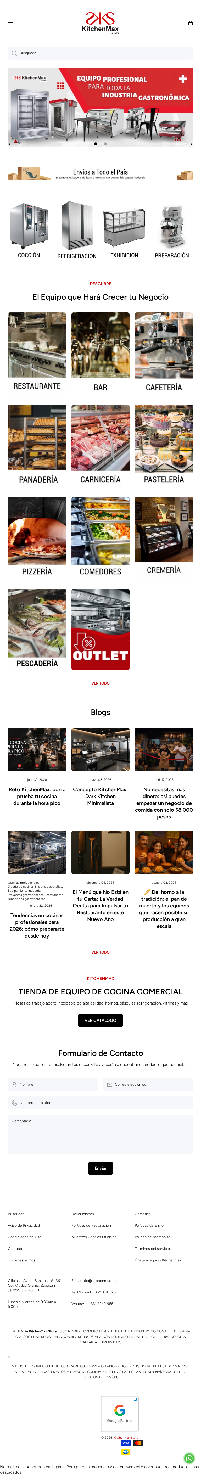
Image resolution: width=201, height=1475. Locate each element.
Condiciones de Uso (24, 1237)
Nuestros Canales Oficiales (93, 1237)
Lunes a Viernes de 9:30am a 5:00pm (32, 1304)
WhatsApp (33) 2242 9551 (93, 1304)
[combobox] (100, 53)
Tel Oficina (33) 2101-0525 (93, 1292)
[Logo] (100, 23)
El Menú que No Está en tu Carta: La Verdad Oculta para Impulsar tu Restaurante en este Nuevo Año (100, 905)
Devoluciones (82, 1214)
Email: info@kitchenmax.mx (93, 1280)
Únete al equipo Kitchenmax (158, 1260)
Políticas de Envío (149, 1225)
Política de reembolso (152, 1237)
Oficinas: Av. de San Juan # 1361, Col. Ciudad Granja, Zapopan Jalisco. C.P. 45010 (35, 1285)
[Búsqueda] (12, 53)
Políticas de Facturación (91, 1225)
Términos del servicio (152, 1249)
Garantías (142, 1214)
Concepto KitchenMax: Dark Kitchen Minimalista (100, 796)
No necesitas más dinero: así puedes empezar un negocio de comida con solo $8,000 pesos (164, 803)
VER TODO (100, 683)
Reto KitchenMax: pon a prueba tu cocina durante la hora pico (37, 796)
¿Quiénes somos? (22, 1260)
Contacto (15, 1249)
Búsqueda (16, 1214)
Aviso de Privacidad (24, 1225)
